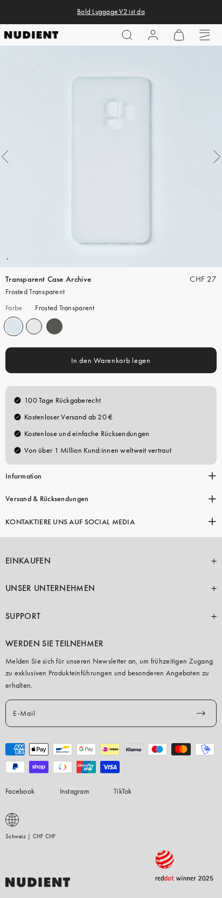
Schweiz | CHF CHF (30, 836)
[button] (127, 34)
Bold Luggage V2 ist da (111, 12)
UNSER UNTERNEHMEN (50, 588)
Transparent (34, 326)
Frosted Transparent (13, 326)
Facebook (19, 791)
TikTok (123, 791)
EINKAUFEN (28, 560)
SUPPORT (22, 616)
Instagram (75, 791)
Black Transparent (54, 326)
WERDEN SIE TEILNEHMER (54, 643)
